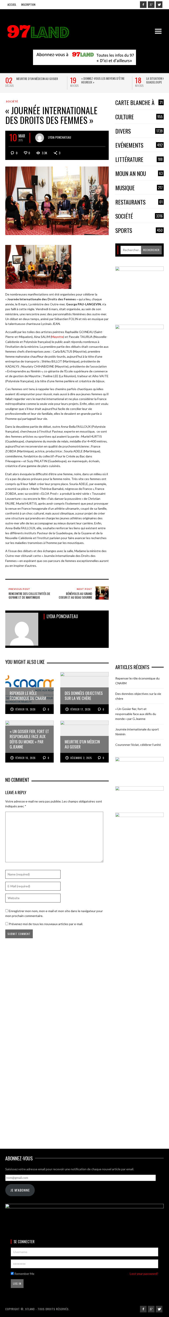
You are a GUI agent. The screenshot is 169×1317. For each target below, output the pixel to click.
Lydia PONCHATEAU (59, 137)
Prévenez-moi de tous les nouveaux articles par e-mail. (46, 924)
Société (12, 101)
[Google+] (151, 4)
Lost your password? (144, 1273)
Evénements (139, 145)
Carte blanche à (139, 103)
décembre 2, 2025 (81, 758)
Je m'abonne (20, 1190)
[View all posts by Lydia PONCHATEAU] (39, 137)
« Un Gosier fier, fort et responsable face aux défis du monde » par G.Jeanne (135, 714)
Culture (139, 117)
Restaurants (139, 202)
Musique (139, 188)
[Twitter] (159, 4)
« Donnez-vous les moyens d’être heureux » (103, 80)
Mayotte (57, 337)
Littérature (139, 159)
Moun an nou (139, 173)
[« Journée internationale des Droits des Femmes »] (57, 200)
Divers (139, 131)
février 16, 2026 (25, 758)
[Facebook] (143, 4)
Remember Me (24, 1273)
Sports (139, 230)
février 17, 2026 (80, 709)
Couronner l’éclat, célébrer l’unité (138, 744)
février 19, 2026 (25, 709)
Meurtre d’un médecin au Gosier (37, 78)
